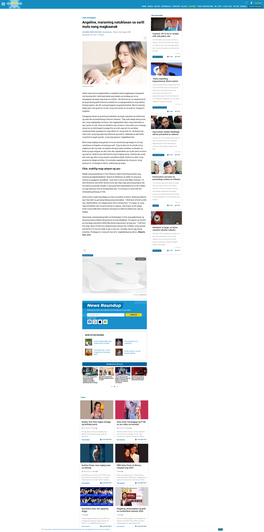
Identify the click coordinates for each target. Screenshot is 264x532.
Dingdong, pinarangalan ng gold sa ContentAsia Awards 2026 (131, 509)
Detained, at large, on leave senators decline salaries (165, 228)
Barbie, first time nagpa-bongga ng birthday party (96, 423)
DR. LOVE (218, 6)
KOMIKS (243, 6)
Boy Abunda (107, 32)
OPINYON (176, 6)
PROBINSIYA (166, 6)
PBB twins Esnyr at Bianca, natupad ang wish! (129, 466)
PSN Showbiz (89, 18)
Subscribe (258, 3)
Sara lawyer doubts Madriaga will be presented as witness (166, 133)
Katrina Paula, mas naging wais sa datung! (96, 466)
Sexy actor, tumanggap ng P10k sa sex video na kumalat (131, 423)
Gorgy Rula (121, 428)
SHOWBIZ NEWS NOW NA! (92, 32)
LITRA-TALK (227, 6)
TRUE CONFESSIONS (205, 6)
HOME (144, 6)
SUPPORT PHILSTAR (255, 6)
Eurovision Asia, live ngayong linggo (95, 509)
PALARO (184, 6)
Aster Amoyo (87, 471)
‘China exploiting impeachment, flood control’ (165, 79)
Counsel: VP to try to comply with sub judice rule (166, 34)
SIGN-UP (133, 315)
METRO (157, 6)
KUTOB (236, 6)
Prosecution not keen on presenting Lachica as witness (166, 178)
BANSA (150, 6)
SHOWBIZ (192, 6)
